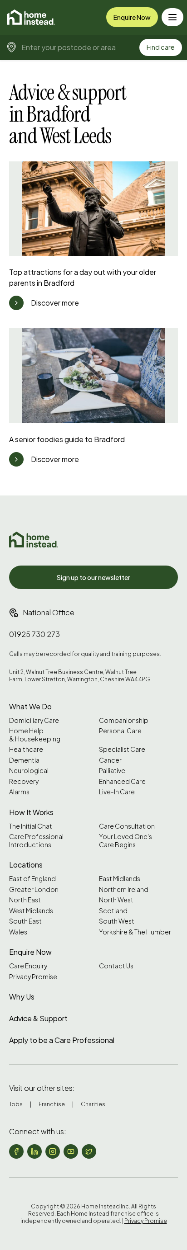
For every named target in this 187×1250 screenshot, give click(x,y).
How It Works (31, 812)
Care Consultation (127, 826)
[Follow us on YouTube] (71, 1151)
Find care (161, 47)
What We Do (30, 706)
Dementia (24, 760)
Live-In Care (117, 792)
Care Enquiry (28, 966)
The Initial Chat (30, 826)
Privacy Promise (33, 977)
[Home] (31, 17)
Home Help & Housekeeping (34, 735)
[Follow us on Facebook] (16, 1151)
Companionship (123, 720)
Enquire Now (132, 17)
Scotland (113, 911)
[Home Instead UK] (33, 539)
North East (25, 900)
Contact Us (116, 966)
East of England (32, 878)
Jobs (16, 1104)
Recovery (24, 781)
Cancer (110, 760)
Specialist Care (122, 749)
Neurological (29, 770)
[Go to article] (16, 303)
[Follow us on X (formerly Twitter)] (89, 1151)
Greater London (34, 889)
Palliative (112, 770)
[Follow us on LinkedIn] (34, 1151)
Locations (26, 864)
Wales (18, 932)
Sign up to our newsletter (93, 577)
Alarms (19, 792)
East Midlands (119, 878)
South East (25, 921)
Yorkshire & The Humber (135, 932)
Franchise (52, 1104)
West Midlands (31, 911)
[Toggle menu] (172, 17)
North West (116, 900)
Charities (93, 1104)
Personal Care (120, 731)
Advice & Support (38, 1018)
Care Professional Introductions (36, 841)
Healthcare (26, 749)
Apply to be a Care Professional (61, 1040)
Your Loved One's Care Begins (125, 841)
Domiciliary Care (34, 720)
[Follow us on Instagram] (52, 1151)
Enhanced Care (122, 781)
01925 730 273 (34, 634)
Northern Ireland (123, 889)
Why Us (21, 996)
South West (116, 921)
